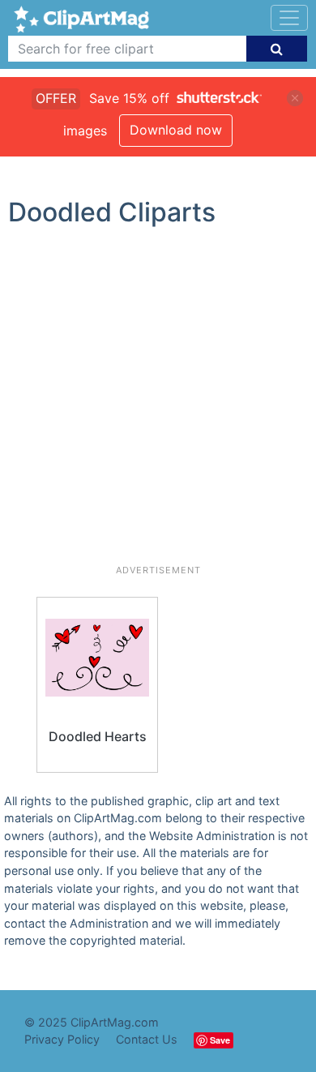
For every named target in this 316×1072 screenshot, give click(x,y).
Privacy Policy (62, 1039)
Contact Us (146, 1039)
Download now (176, 130)
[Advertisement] (158, 402)
